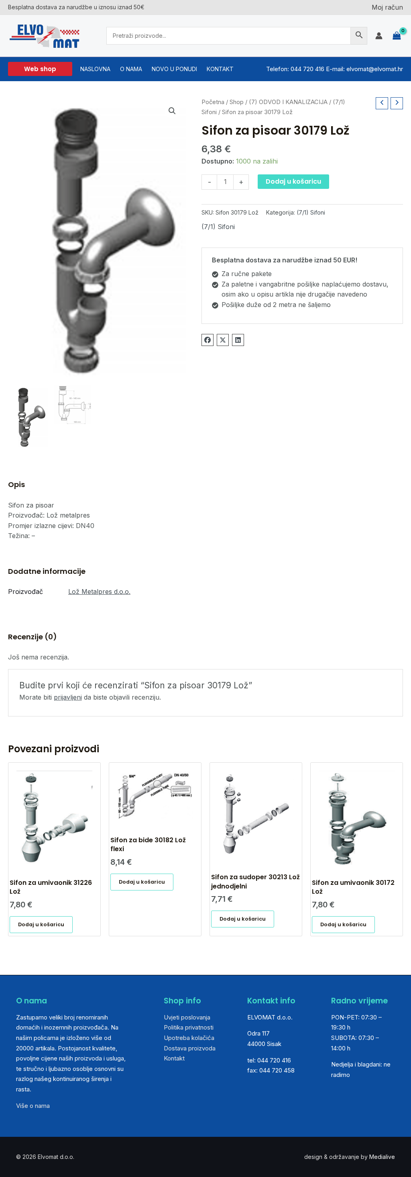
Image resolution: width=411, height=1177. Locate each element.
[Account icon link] (379, 35)
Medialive (382, 1156)
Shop (237, 102)
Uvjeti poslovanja (187, 1017)
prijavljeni (68, 697)
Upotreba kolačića (189, 1038)
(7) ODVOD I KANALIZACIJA (288, 102)
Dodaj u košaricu (293, 181)
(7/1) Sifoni (311, 212)
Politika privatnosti (189, 1027)
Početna (212, 102)
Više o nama (33, 1105)
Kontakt (174, 1058)
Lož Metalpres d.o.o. (99, 591)
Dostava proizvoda (190, 1048)
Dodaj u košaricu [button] (41, 924)
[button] (40, 69)
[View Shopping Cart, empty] (397, 35)
